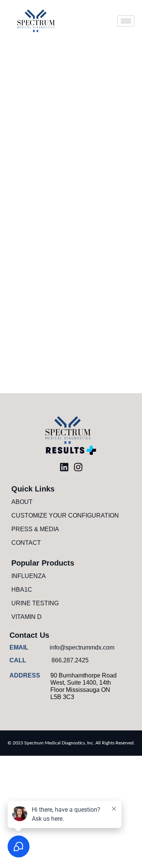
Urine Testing (35, 603)
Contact (26, 542)
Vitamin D (26, 617)
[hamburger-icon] (125, 21)
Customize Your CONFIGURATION (65, 515)
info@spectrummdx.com (82, 647)
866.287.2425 (70, 660)
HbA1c (21, 589)
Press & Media (35, 529)
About (22, 502)
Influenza (28, 576)
